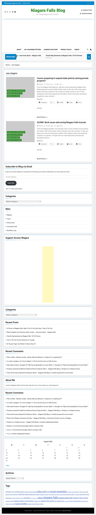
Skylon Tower (9, 504)
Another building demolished (49, 422)
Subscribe (11, 183)
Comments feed (12, 226)
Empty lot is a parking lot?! (53, 357)
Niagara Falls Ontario (14, 140)
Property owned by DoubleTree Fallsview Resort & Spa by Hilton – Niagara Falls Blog (33, 369)
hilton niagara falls (61, 494)
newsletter (26, 498)
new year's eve (34, 498)
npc (63, 501)
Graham (41, 84)
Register (9, 215)
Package (71, 501)
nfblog (40, 498)
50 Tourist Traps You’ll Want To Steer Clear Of (21, 344)
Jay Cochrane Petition (32, 49)
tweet (13, 504)
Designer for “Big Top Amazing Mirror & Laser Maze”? (71, 365)
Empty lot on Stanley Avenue (71, 369)
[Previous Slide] (88, 3)
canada (26, 492)
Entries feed (10, 223)
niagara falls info (65, 498)
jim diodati (76, 494)
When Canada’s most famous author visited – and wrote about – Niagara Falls (31, 332)
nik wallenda (58, 501)
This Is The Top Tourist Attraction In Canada (71, 3)
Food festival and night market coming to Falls (28, 426)
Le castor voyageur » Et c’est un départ (19, 361)
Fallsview (15, 494)
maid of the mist (84, 494)
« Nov (7, 465)
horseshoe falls (70, 494)
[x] (10, 12)
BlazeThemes (67, 510)
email (48, 492)
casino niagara (32, 492)
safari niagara (84, 501)
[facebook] (5, 12)
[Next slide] (90, 3)
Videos (76, 49)
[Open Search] (87, 49)
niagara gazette (10, 501)
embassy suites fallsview (73, 492)
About (19, 49)
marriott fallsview (16, 498)
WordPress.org (11, 230)
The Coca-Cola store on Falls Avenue (45, 361)
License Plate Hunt (51, 49)
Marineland (8, 498)
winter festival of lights (37, 504)
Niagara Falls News (13, 96)
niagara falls (50, 497)
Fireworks (46, 494)
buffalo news (19, 492)
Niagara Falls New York (15, 93)
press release (77, 501)
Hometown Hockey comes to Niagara (59, 418)
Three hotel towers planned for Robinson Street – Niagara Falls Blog (28, 373)
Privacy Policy (66, 49)
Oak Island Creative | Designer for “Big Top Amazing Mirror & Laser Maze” (30, 365)
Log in (9, 219)
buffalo (13, 492)
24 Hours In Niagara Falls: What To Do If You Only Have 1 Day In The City (29, 328)
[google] (12, 12)
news (21, 498)
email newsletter (58, 491)
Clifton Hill (41, 491)
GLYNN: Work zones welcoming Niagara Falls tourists (61, 122)
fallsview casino (23, 494)
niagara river (37, 501)
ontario (66, 501)
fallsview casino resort (37, 494)
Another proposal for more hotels (62, 373)
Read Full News (41, 117)
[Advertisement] (48, 33)
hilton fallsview (52, 494)
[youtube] (15, 12)
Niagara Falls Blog (48, 10)
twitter (24, 504)
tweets (18, 504)
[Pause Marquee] (89, 57)
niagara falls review (80, 498)
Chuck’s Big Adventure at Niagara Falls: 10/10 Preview (57, 55)
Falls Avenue (82, 492)
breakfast (8, 492)
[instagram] (7, 12)
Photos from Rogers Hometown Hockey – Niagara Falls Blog (26, 418)
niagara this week (47, 501)
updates (29, 504)
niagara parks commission (23, 501)
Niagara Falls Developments (16, 91)
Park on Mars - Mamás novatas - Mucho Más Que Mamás (25, 357)
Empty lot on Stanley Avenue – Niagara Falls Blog (22, 422)
